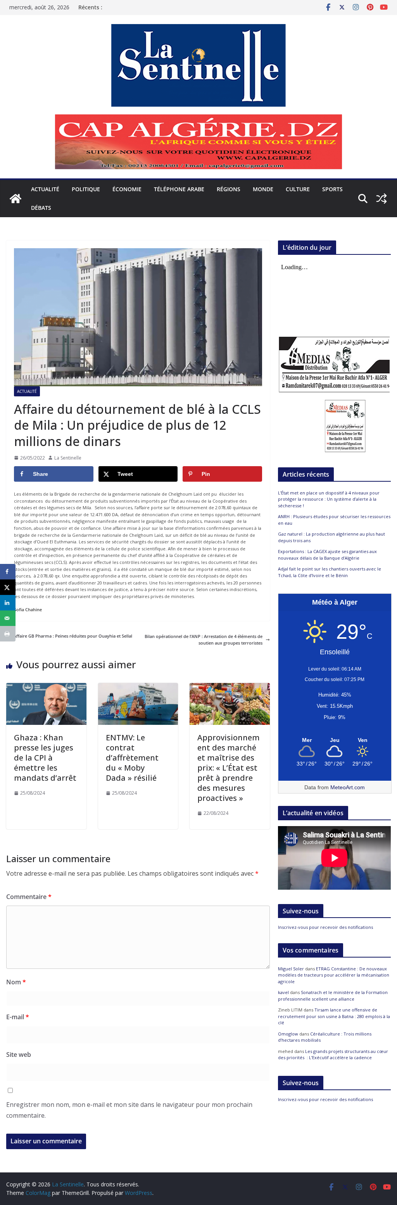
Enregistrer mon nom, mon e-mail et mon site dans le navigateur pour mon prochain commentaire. (129, 1110)
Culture (298, 189)
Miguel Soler (291, 969)
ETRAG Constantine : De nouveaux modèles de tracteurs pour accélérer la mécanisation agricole (333, 975)
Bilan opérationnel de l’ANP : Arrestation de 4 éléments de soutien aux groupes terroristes (203, 639)
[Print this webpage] (8, 633)
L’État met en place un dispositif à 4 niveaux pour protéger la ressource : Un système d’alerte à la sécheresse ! (329, 499)
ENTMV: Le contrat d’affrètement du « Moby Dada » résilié (132, 757)
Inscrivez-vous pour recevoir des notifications (325, 927)
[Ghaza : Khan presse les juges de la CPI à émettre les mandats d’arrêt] (46, 686)
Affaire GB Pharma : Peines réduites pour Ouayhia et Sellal (73, 636)
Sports (332, 189)
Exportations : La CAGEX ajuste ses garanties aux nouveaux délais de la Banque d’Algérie (327, 554)
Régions (228, 189)
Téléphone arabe (179, 189)
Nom (16, 982)
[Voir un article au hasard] (381, 198)
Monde (263, 189)
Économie (127, 189)
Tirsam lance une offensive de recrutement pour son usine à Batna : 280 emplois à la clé (334, 1016)
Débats (41, 207)
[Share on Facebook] (8, 571)
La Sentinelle (67, 458)
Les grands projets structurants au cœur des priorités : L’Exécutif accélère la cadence (333, 1054)
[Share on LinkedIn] (8, 602)
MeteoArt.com (347, 787)
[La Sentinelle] (15, 198)
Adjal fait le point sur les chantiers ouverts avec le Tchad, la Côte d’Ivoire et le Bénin (329, 572)
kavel (283, 992)
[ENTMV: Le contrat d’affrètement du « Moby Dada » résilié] (138, 686)
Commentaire (29, 896)
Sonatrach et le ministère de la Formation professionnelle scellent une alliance (333, 995)
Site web (18, 1054)
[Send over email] (8, 618)
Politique (86, 189)
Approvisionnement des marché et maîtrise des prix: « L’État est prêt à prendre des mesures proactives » (228, 767)
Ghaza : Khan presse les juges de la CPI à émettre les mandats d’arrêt (45, 757)
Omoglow (288, 1034)
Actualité (45, 189)
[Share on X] (8, 587)
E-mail (17, 1017)
